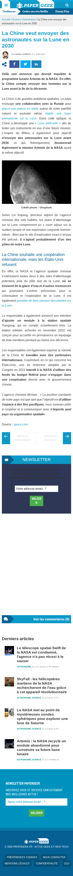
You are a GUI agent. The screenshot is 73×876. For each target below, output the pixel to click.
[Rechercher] (67, 5)
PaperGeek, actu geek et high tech (35, 4)
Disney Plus (62, 11)
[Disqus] (36, 568)
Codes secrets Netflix (35, 11)
